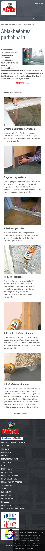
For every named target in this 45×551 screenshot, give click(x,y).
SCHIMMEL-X (6, 469)
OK (42, 533)
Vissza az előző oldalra (22, 414)
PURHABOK (5, 456)
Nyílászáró (31, 24)
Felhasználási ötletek (18, 24)
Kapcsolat (6, 492)
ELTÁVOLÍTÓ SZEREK (9, 459)
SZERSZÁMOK (7, 462)
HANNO (4, 466)
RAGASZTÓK (6, 452)
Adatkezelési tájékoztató (13, 509)
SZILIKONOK (6, 449)
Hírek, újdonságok (9, 479)
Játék (3, 489)
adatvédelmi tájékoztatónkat (25, 548)
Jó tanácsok (7, 485)
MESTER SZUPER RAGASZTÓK (13, 443)
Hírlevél (5, 502)
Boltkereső (6, 472)
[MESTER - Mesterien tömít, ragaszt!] (8, 15)
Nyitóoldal (5, 24)
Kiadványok (6, 495)
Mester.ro (6, 505)
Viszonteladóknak (9, 476)
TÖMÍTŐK (5, 446)
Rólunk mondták (9, 499)
